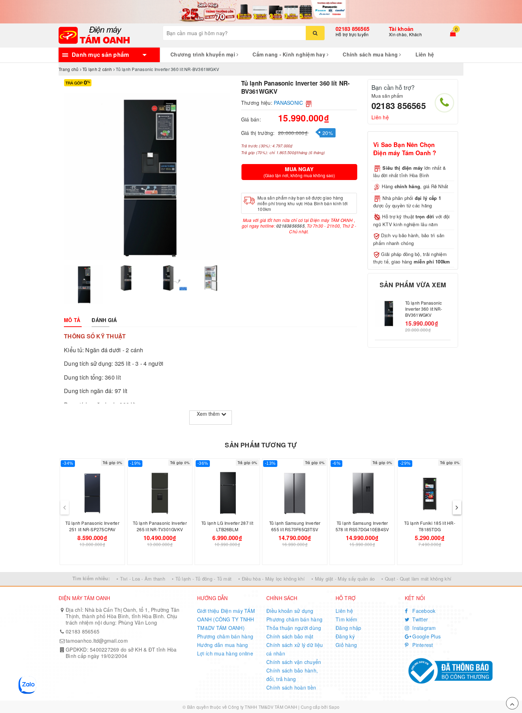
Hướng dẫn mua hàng (222, 644)
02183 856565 (352, 29)
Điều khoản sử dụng (290, 610)
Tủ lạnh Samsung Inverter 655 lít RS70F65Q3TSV (295, 526)
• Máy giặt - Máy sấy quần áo (343, 578)
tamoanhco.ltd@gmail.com (97, 640)
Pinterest (422, 644)
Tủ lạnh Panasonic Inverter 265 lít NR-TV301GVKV (160, 526)
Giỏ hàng (346, 644)
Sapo (334, 707)
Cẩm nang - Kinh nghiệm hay (289, 54)
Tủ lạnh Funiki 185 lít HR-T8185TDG (429, 526)
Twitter (419, 619)
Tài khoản (401, 29)
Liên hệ (424, 54)
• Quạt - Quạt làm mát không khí (416, 578)
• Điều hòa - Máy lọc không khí (271, 578)
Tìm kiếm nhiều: (91, 578)
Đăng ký (345, 636)
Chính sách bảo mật (290, 636)
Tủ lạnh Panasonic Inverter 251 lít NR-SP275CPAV (92, 526)
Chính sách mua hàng (371, 54)
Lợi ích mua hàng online (225, 653)
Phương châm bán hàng (225, 636)
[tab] (72, 320)
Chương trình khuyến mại (203, 54)
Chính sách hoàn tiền (291, 687)
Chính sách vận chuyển (293, 661)
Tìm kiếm (346, 619)
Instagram (423, 627)
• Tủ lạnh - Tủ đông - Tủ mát (202, 578)
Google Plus (426, 636)
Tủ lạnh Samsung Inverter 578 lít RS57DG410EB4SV (362, 526)
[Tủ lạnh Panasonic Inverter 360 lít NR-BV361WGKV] (388, 313)
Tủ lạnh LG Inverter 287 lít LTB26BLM (227, 526)
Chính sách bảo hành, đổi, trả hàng (292, 674)
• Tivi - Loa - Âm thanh (140, 578)
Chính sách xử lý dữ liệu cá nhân (294, 649)
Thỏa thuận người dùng (293, 627)
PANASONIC (288, 102)
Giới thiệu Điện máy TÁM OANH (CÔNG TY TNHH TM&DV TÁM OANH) (226, 619)
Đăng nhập (348, 627)
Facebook (423, 610)
